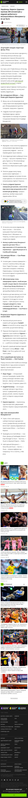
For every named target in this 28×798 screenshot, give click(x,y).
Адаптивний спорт (6, 740)
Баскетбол (18, 747)
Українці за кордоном (7, 726)
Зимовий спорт (5, 747)
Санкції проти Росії (6, 729)
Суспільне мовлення (7, 766)
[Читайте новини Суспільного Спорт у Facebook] (2, 780)
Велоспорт (12, 6)
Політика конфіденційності (6, 770)
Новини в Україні (4, 6)
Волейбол (17, 726)
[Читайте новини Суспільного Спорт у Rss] (7, 780)
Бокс (16, 750)
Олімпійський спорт (7, 754)
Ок (14, 795)
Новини (17, 716)
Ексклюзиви (4, 722)
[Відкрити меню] (27, 2)
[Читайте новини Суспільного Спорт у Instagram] (15, 780)
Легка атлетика (19, 724)
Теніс (16, 722)
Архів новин (18, 764)
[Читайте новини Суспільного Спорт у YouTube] (4, 780)
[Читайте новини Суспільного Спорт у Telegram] (10, 780)
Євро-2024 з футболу (6, 750)
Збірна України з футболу (5, 745)
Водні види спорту (6, 757)
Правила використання (19, 767)
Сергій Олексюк (7, 22)
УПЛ (16, 718)
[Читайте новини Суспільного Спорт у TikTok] (18, 780)
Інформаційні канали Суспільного (21, 770)
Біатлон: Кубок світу (6, 716)
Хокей (16, 757)
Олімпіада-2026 (5, 731)
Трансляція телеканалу (4, 719)
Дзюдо (16, 754)
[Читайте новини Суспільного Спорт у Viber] (13, 780)
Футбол (3, 724)
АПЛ (16, 729)
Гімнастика (4, 752)
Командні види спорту (19, 741)
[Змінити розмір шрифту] (26, 26)
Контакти (3, 764)
